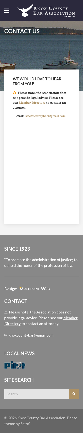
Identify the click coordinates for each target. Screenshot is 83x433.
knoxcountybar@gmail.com (45, 116)
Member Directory (32, 102)
